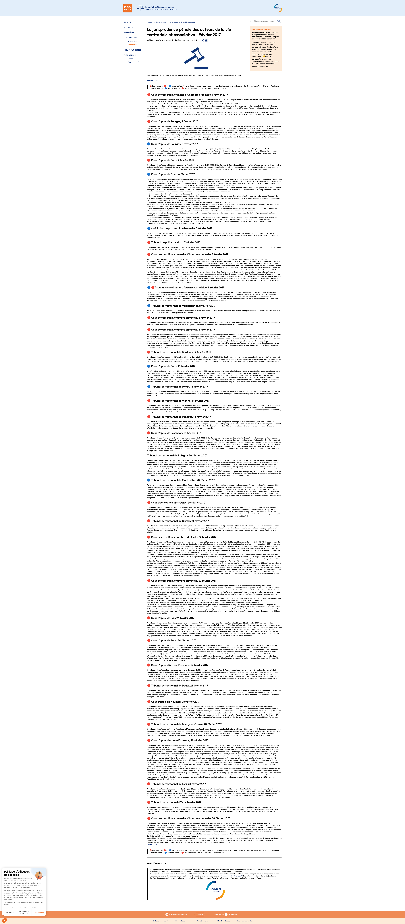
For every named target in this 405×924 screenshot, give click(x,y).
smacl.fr (200, 914)
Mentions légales (223, 921)
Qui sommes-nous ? (160, 921)
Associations (132, 41)
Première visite (202, 921)
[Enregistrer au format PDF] (206, 41)
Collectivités (132, 44)
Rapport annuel (133, 62)
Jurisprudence (161, 22)
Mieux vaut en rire (132, 50)
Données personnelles (245, 921)
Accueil (127, 22)
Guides (130, 59)
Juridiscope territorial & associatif (182, 22)
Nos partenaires (181, 921)
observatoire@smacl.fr (232, 876)
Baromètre (129, 32)
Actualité (128, 27)
